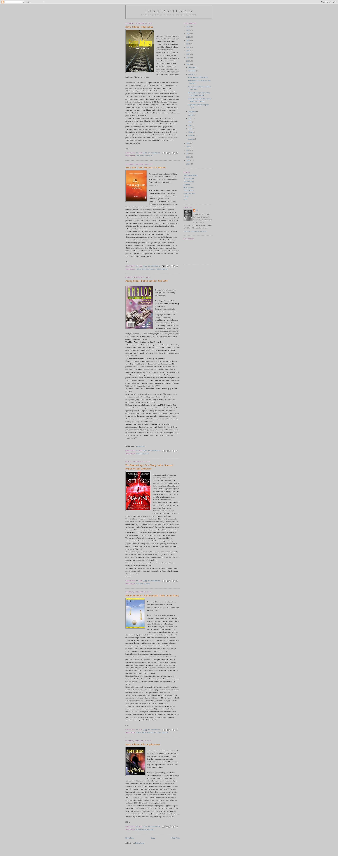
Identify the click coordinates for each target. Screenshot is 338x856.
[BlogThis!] (169, 153)
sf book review (161, 269)
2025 (188, 30)
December (192, 67)
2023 (188, 37)
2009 (188, 160)
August (191, 115)
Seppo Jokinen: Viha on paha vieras (142, 744)
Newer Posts (129, 838)
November (192, 71)
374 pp (186, 196)
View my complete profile (195, 231)
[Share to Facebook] (174, 153)
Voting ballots (189, 190)
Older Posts (176, 838)
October (191, 74)
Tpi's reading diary (169, 11)
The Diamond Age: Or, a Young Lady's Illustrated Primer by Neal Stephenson (149, 467)
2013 (188, 147)
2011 (188, 153)
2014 (188, 143)
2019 (188, 50)
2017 (188, 57)
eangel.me (141, 446)
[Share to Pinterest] (176, 153)
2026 (188, 26)
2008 (188, 164)
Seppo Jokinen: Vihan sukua (139, 26)
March (190, 132)
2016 (188, 61)
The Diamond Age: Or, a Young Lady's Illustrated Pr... (199, 93)
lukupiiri (187, 184)
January (191, 139)
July (190, 118)
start (185, 199)
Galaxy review (189, 187)
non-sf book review (144, 156)
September (192, 111)
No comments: (154, 153)
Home (153, 838)
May (190, 125)
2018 (188, 54)
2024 (188, 33)
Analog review (142, 453)
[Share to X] (171, 153)
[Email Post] (163, 153)
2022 (188, 40)
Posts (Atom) (139, 843)
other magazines (189, 193)
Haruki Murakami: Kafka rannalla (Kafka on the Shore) (152, 595)
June (190, 122)
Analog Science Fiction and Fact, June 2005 (146, 280)
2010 (188, 157)
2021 (188, 44)
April (190, 128)
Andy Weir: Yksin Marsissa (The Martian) (145, 167)
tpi (197, 210)
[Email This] (166, 153)
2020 (188, 47)
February (191, 135)
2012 (188, 150)
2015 (188, 64)
